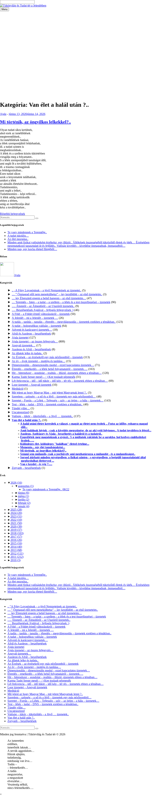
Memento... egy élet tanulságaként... (42, 447)
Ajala (3, 114)
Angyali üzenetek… (23, 345)
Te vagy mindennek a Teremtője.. (27, 232)
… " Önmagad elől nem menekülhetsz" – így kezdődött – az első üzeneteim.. (52, 609)
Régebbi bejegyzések (12, 213)
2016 (16, 540)
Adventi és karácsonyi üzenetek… (32, 329)
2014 (16, 546)
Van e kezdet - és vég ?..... (36, 464)
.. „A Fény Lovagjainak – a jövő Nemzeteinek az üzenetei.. (46, 290)
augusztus (26, 486)
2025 (16, 509)
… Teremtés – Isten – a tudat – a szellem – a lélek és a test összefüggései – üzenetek (61, 302)
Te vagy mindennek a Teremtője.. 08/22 (45, 489)
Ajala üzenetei (20, 337)
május (23, 496)
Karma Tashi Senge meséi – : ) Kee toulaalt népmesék (43, 376)
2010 (15, 560)
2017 (16, 536)
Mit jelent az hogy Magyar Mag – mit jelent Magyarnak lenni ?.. (49, 392)
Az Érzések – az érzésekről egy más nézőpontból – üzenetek (47, 357)
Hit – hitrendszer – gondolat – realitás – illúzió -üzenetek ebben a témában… (57, 373)
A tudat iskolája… (18, 235)
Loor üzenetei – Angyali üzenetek (31, 384)
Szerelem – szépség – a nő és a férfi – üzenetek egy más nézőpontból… (54, 396)
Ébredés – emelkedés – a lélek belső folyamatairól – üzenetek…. (50, 369)
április (23, 499)
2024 (16, 513)
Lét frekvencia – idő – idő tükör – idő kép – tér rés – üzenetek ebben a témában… (60, 380)
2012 (16, 553)
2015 (16, 543)
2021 (16, 523)
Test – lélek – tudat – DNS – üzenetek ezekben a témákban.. (47, 404)
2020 (16, 526)
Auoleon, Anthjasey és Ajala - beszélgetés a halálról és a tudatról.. (61, 433)
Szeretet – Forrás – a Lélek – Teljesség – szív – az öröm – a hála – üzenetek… (58, 400)
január (23, 506)
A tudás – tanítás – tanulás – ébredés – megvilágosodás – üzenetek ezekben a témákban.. (64, 321)
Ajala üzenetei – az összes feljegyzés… (35, 341)
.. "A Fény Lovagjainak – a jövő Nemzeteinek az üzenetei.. (42, 606)
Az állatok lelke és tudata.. (27, 353)
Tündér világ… (21, 408)
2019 (16, 529)
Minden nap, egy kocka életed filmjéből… (32, 249)
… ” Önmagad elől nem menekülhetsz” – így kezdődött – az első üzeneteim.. (57, 294)
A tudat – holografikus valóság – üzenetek (36, 325)
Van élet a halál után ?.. (26, 420)
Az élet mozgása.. (17, 239)
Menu (4, 9)
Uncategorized (20, 412)
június (23, 492)
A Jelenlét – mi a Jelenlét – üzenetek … (35, 317)
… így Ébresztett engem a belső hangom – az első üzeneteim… (49, 298)
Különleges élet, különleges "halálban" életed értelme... (54, 443)
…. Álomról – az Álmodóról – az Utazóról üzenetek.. (43, 306)
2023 (16, 516)
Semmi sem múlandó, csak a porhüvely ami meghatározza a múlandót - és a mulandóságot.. (77, 454)
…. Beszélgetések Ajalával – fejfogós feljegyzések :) (43, 310)
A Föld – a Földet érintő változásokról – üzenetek (41, 314)
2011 (17, 556)
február (24, 502)
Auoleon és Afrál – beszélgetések (31, 349)
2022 (16, 519)
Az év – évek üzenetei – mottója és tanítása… (38, 361)
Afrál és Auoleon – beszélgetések (31, 333)
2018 (17, 533)
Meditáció (18, 388)
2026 (16, 482)
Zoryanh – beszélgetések (26, 467)
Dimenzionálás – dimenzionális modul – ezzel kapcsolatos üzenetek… (53, 365)
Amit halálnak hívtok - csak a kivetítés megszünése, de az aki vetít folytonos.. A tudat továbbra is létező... (85, 430)
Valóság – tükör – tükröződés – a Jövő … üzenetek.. (42, 416)
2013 (16, 550)
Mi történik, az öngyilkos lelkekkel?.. (35, 121)
